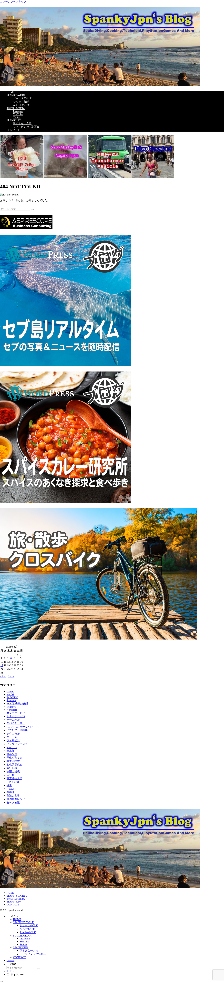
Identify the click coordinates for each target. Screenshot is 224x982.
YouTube (24, 941)
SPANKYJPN (14, 901)
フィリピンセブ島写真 (33, 954)
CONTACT (13, 904)
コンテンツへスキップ (13, 1)
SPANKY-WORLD (17, 895)
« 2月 (3, 676)
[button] (32, 209)
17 (1, 665)
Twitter (23, 944)
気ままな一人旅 (29, 950)
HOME (10, 892)
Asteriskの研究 (28, 932)
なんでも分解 (27, 928)
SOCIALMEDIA (16, 898)
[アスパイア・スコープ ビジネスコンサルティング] (26, 228)
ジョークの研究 (29, 925)
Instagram (25, 938)
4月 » (11, 676)
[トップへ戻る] (1, 981)
